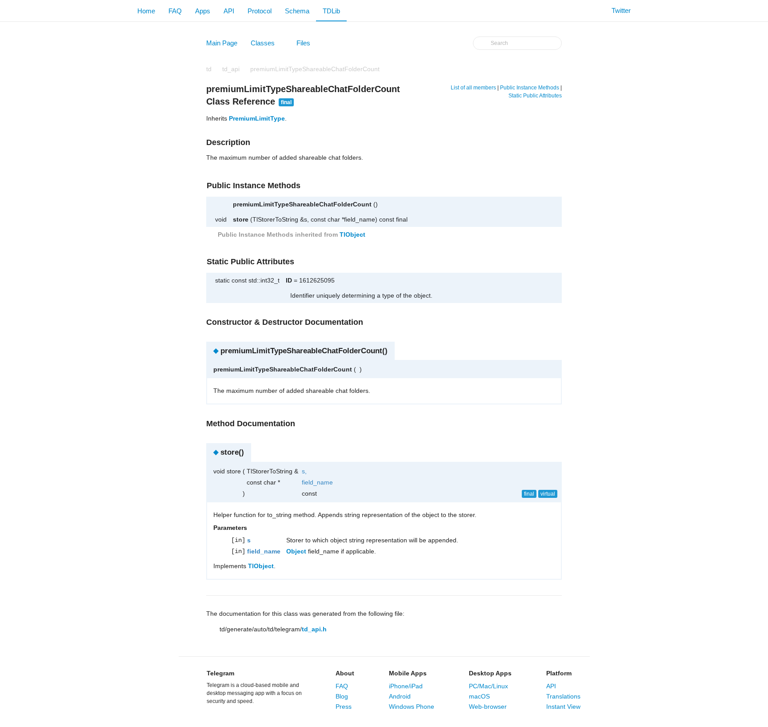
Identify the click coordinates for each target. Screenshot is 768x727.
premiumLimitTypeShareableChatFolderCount (315, 69)
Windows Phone (411, 706)
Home (146, 11)
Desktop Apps (490, 673)
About (345, 673)
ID (289, 280)
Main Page (221, 43)
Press (344, 706)
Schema (297, 11)
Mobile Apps (408, 673)
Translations (563, 696)
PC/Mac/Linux (488, 686)
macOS (479, 696)
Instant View (563, 706)
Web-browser (488, 706)
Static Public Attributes (535, 96)
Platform (559, 673)
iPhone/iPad (406, 686)
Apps (202, 11)
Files (307, 45)
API (229, 11)
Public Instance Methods (529, 88)
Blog (342, 696)
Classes (267, 45)
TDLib (331, 11)
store (240, 219)
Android (400, 696)
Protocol (260, 11)
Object (296, 551)
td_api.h (314, 629)
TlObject (352, 234)
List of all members (473, 88)
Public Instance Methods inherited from (290, 234)
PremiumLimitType (257, 118)
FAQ (175, 11)
